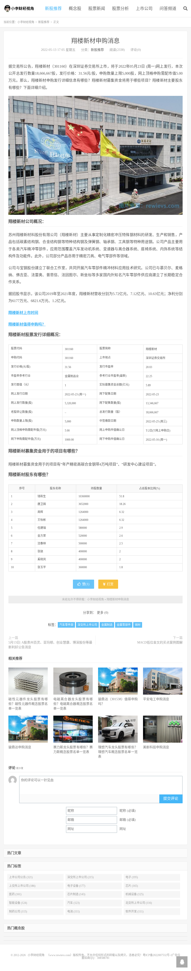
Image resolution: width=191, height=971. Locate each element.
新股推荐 (53, 8)
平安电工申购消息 (156, 699)
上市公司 (144, 8)
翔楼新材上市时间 (23, 313)
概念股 (75, 8)
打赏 (109, 584)
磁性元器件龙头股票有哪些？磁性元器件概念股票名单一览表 (28, 703)
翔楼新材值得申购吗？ (27, 324)
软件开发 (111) (134, 911)
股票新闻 (96, 8)
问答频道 (168, 8)
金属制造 (107, 624)
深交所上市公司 (87, 624)
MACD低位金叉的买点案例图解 (160, 642)
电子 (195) (132, 877)
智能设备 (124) (18, 903)
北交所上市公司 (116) (139, 903)
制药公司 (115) (18, 911)
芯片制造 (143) (76, 894)
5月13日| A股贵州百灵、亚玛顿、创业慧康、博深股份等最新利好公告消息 (50, 645)
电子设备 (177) (76, 885)
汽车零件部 (66, 624)
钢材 (137, 624)
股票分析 (120, 8)
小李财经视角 (19, 8)
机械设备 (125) (134, 894)
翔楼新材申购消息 (95, 41)
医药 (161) (15, 894)
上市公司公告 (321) (21, 877)
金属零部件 (124, 624)
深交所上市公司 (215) (80, 877)
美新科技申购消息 (156, 747)
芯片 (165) (132, 885)
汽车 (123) (73, 903)
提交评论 (170, 798)
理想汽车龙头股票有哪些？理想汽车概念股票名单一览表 (117, 751)
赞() (85, 584)
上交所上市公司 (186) (22, 885)
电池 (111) (73, 911)
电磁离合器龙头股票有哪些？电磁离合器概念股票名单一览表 (73, 703)
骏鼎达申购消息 (19, 747)
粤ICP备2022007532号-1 (157, 955)
